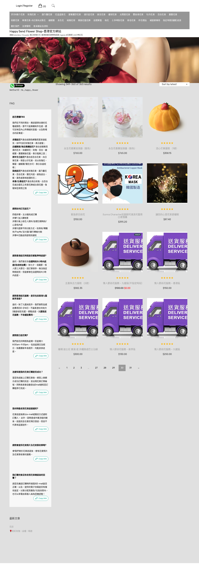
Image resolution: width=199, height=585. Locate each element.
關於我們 (15, 26)
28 (105, 368)
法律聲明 (26, 26)
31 (130, 368)
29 (113, 368)
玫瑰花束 (32, 14)
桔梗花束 (15, 20)
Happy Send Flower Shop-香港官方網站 (35, 31)
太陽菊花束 (125, 14)
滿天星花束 (89, 14)
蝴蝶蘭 (52, 20)
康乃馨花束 (47, 14)
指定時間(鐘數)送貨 (172, 20)
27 (96, 368)
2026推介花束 (18, 14)
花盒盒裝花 (60, 14)
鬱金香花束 (138, 14)
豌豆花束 (101, 14)
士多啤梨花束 (118, 20)
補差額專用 (155, 20)
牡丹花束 (150, 14)
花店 (11, 526)
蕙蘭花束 (173, 14)
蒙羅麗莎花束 (74, 14)
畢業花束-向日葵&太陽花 (34, 20)
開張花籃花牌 (84, 20)
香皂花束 (131, 20)
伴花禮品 (142, 20)
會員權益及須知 (40, 26)
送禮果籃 (98, 20)
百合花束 (162, 14)
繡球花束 (112, 14)
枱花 (107, 20)
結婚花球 (71, 20)
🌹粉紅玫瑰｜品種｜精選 (20, 531)
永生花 (61, 20)
